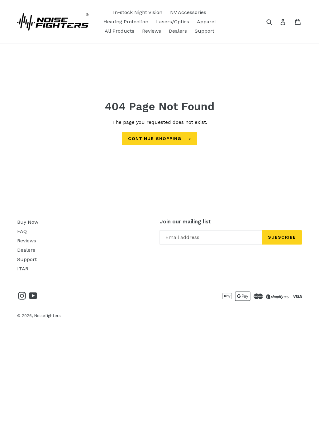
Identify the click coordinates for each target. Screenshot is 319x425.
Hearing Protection (125, 22)
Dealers (178, 31)
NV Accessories (188, 12)
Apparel (206, 22)
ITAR (22, 269)
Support (204, 31)
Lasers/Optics (172, 22)
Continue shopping (154, 138)
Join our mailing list (185, 221)
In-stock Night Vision (137, 12)
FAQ (22, 231)
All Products (119, 31)
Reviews (151, 31)
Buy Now (27, 222)
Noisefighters (47, 315)
